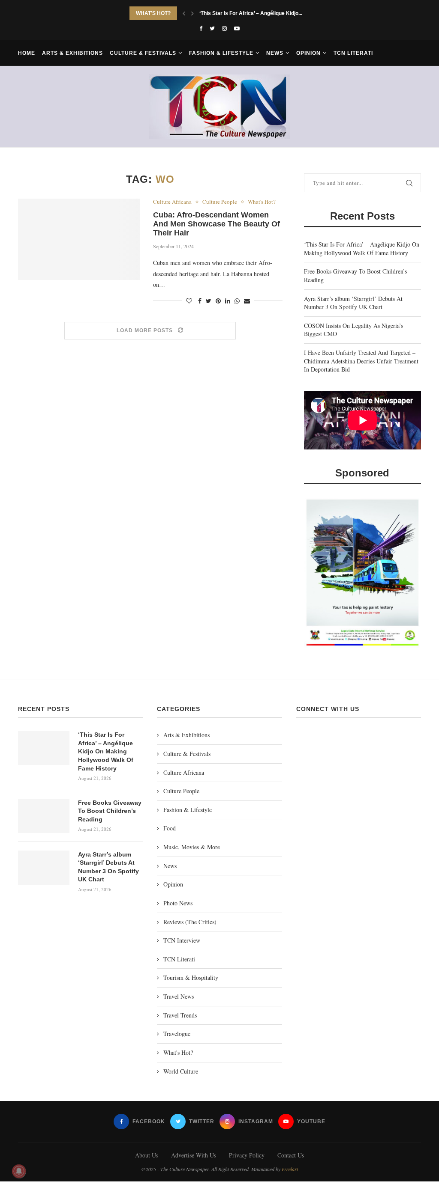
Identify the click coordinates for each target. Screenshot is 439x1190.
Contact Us (290, 1155)
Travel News (178, 996)
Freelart (290, 1169)
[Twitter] (212, 28)
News (274, 53)
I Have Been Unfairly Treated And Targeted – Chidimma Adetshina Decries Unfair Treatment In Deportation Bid (361, 360)
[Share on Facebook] (199, 301)
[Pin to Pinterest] (218, 301)
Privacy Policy (247, 1155)
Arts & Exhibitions (72, 53)
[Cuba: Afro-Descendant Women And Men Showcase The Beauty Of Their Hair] (79, 239)
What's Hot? (262, 202)
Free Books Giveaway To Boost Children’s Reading (261, 13)
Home (26, 53)
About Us (146, 1155)
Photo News (177, 903)
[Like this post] (189, 301)
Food (169, 828)
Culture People (219, 202)
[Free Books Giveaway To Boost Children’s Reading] (43, 816)
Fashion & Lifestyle (221, 53)
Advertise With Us (193, 1155)
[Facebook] (200, 28)
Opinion (308, 53)
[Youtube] (237, 28)
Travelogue (176, 1033)
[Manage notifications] (19, 1171)
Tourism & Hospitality (190, 977)
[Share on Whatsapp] (237, 301)
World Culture (180, 1071)
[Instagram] (224, 28)
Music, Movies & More (191, 847)
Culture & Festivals (143, 53)
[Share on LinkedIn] (227, 301)
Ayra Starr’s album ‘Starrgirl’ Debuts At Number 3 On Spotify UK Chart (353, 303)
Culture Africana (172, 202)
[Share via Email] (247, 301)
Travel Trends (180, 1015)
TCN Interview (181, 940)
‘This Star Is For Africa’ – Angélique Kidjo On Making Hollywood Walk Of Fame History (361, 248)
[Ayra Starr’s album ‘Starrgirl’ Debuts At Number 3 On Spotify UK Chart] (43, 868)
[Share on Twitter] (208, 301)
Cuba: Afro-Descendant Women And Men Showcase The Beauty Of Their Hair (216, 224)
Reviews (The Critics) (189, 922)
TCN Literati (353, 53)
